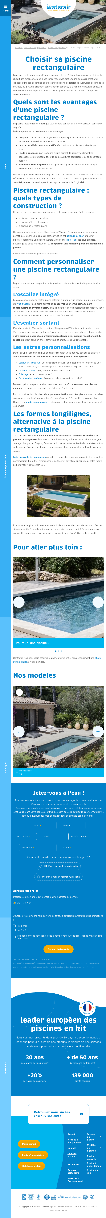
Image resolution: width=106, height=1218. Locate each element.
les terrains (72, 239)
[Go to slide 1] (55, 651)
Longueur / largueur (29, 362)
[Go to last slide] (19, 602)
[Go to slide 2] (58, 651)
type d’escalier (24, 303)
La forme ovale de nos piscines (29, 457)
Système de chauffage (30, 378)
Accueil (71, 1134)
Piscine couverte (91, 1157)
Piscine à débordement (94, 1164)
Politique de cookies (88, 1207)
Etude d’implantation (33, 1155)
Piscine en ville (92, 1171)
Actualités (73, 1164)
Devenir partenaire (73, 1171)
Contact (71, 1148)
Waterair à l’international (75, 1180)
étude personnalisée (36, 402)
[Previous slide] (19, 731)
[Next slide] (98, 602)
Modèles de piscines (91, 1148)
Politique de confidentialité (68, 1207)
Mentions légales (49, 1207)
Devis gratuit (29, 1144)
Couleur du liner (27, 370)
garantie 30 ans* (75, 235)
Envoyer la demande (58, 949)
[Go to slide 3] (61, 651)
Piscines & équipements (74, 1141)
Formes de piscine (91, 1137)
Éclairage (23, 374)
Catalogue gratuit (31, 1166)
